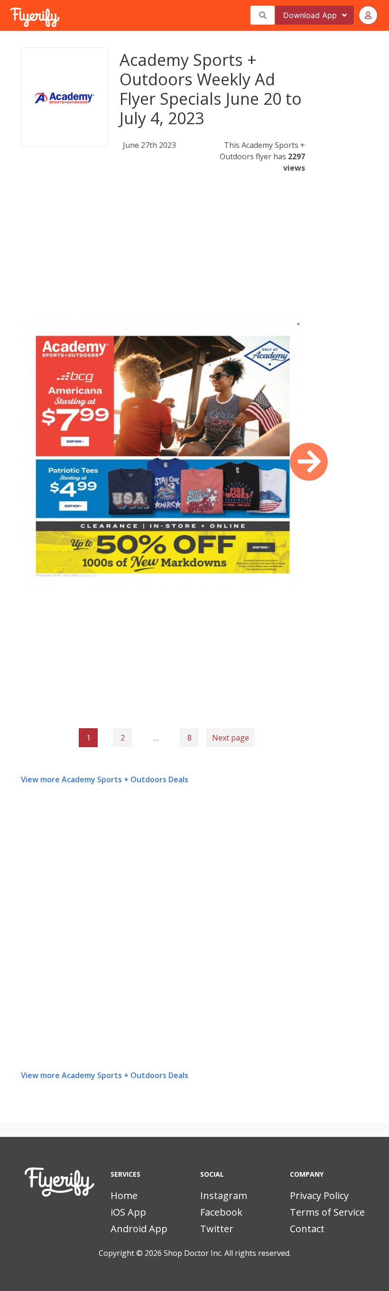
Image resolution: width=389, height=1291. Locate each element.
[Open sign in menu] (368, 15)
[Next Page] (309, 462)
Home (124, 1195)
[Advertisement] (163, 251)
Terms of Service (327, 1212)
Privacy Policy (319, 1195)
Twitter (216, 1228)
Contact (307, 1228)
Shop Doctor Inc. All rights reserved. (227, 1253)
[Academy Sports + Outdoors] (64, 97)
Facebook (221, 1212)
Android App (139, 1228)
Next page (230, 737)
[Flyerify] (11, 15)
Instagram (223, 1195)
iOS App (128, 1212)
